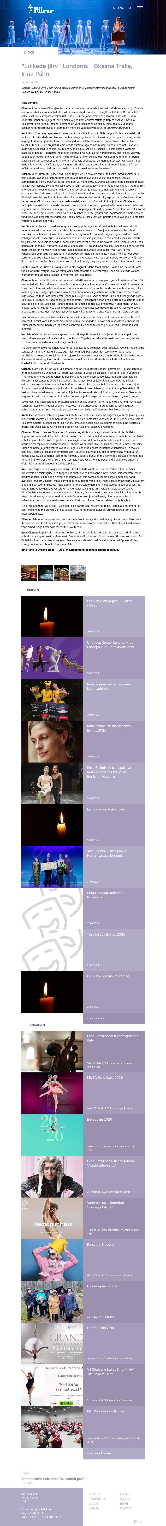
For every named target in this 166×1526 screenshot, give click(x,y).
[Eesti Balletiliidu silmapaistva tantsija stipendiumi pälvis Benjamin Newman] (52, 783)
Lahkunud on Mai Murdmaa (108, 976)
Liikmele (125, 1494)
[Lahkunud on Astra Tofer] (52, 825)
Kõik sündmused (99, 1453)
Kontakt (125, 1508)
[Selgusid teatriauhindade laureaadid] (52, 908)
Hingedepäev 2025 (102, 1286)
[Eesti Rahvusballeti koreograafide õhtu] (52, 1051)
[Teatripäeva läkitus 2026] (52, 950)
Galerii (125, 1499)
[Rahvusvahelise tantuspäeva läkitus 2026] (52, 741)
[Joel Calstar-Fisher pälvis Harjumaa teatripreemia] (52, 866)
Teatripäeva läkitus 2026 (106, 934)
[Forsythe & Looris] (52, 1260)
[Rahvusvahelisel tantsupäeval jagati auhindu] (52, 700)
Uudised (94, 1494)
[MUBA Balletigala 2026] (52, 1093)
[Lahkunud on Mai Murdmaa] (52, 992)
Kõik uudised (97, 1018)
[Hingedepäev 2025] (52, 1302)
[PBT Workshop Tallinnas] (52, 1427)
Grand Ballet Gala (100, 1328)
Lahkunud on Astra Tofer (106, 809)
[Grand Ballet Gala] (52, 1343)
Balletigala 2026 (99, 1119)
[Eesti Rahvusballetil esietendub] (52, 1177)
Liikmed (94, 1508)
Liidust (93, 1504)
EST (114, 8)
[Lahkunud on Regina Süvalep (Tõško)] (52, 616)
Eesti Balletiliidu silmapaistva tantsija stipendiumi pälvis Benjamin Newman (109, 772)
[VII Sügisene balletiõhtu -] (52, 1385)
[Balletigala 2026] (52, 1135)
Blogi (124, 1504)
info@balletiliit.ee (41, 1509)
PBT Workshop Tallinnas (105, 1411)
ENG (121, 8)
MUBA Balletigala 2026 (105, 1078)
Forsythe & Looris (100, 1245)
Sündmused (97, 1499)
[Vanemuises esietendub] (52, 1218)
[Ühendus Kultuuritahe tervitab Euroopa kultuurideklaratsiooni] (52, 658)
